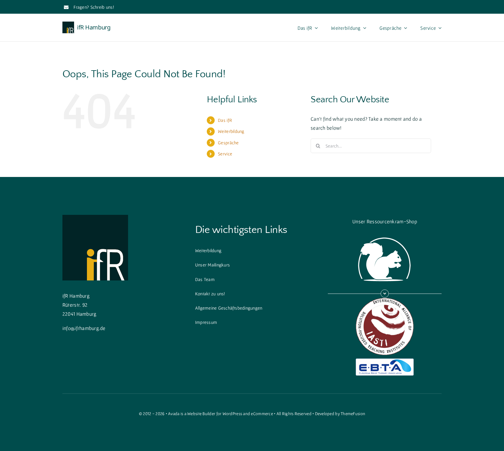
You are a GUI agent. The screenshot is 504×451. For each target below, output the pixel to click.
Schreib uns (101, 7)
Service (225, 153)
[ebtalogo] (385, 361)
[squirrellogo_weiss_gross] (385, 234)
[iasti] (385, 300)
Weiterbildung (231, 131)
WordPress (232, 413)
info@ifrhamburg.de (84, 328)
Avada (173, 413)
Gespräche (228, 142)
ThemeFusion (353, 413)
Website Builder (201, 413)
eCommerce (262, 413)
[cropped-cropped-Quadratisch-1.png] (95, 217)
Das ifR (225, 120)
